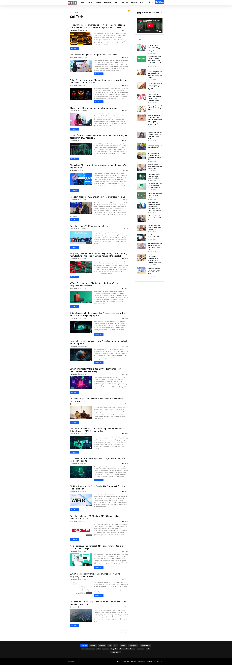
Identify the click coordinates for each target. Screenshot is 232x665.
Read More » (74, 48)
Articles (124, 661)
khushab (123, 645)
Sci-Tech (89, 44)
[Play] (139, 31)
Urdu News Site (151, 661)
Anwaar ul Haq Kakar (88, 649)
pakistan (105, 649)
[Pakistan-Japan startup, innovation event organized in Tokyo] (81, 208)
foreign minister (145, 645)
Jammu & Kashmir (131, 661)
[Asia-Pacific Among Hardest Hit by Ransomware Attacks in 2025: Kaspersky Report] (81, 559)
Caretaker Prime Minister (127, 649)
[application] (149, 25)
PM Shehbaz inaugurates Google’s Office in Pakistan (93, 55)
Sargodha (114, 649)
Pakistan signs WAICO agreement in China (89, 226)
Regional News (141, 661)
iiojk (110, 645)
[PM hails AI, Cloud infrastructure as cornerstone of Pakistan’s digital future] (81, 179)
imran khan (102, 645)
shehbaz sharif (133, 645)
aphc (98, 649)
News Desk (74, 170)
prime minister (116, 652)
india (148, 649)
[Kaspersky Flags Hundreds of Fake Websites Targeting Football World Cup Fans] (81, 354)
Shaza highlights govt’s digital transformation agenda (94, 108)
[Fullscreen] (160, 31)
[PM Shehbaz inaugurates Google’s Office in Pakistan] (81, 66)
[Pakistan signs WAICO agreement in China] (81, 237)
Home (71, 12)
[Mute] (157, 31)
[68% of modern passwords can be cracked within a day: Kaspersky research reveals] (81, 587)
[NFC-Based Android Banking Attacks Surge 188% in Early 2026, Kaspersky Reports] (81, 472)
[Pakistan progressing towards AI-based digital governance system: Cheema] (81, 412)
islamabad (140, 649)
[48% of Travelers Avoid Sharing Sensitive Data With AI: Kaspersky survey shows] (81, 297)
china (115, 645)
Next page (123, 632)
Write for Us (159, 661)
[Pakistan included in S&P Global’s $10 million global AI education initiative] (81, 530)
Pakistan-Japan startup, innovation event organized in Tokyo (97, 197)
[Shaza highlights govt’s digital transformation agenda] (81, 119)
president (93, 645)
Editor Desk (74, 30)
